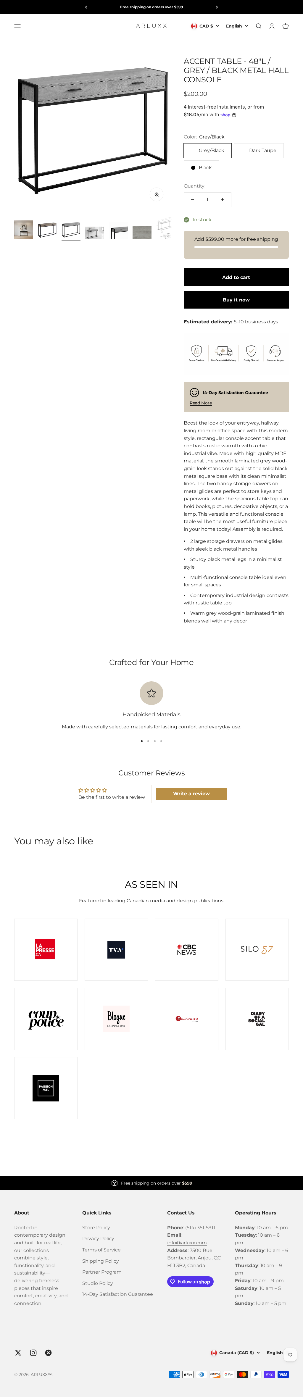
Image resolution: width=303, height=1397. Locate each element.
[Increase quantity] (222, 200)
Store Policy (96, 1227)
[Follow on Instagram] (33, 1353)
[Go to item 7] (165, 229)
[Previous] (86, 7)
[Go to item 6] (142, 233)
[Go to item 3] (71, 230)
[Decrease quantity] (192, 200)
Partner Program (102, 1272)
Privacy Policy (98, 1238)
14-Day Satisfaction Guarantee (117, 1294)
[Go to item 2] (47, 230)
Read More (201, 403)
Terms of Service (101, 1250)
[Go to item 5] (118, 231)
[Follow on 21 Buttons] (48, 1353)
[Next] (217, 7)
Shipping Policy (100, 1261)
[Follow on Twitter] (18, 1353)
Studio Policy (97, 1283)
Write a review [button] (191, 793)
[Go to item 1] (23, 230)
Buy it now (236, 300)
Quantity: (194, 186)
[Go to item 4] (94, 234)
